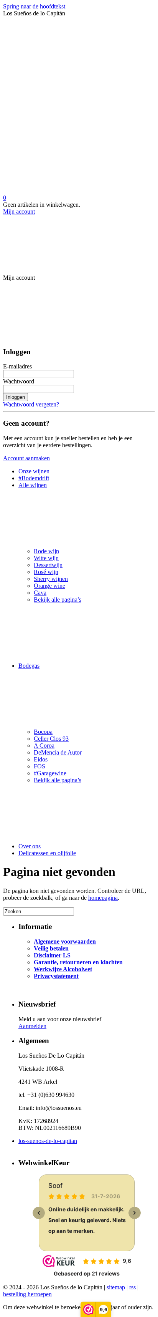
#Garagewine (50, 773)
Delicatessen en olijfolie (47, 853)
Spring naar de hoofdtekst (34, 6)
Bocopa (43, 731)
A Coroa (44, 745)
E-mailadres (17, 366)
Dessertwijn (48, 565)
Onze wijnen (33, 471)
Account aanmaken (26, 458)
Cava (40, 592)
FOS (39, 766)
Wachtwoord (18, 381)
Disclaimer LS (52, 955)
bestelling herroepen (27, 1294)
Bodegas (29, 665)
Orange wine (49, 585)
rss (132, 1287)
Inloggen (15, 397)
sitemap (116, 1287)
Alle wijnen (32, 485)
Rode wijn (46, 551)
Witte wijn (46, 558)
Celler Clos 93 (51, 738)
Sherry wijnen (51, 579)
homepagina (103, 897)
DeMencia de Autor (58, 752)
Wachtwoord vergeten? (31, 404)
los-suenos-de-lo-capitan (47, 1141)
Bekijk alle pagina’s (57, 599)
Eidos (41, 759)
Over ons (29, 846)
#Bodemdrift (33, 478)
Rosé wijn (46, 572)
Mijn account (19, 211)
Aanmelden (32, 1026)
